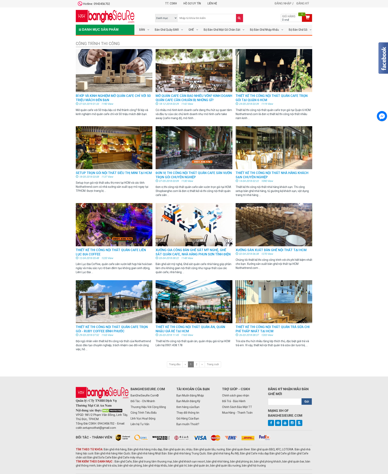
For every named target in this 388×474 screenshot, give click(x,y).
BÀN (142, 29)
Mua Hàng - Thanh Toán (237, 412)
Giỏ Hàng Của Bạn (187, 418)
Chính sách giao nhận (235, 395)
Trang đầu (174, 364)
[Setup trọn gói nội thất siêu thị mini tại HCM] (114, 147)
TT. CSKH (171, 3)
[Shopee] (299, 423)
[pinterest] (278, 423)
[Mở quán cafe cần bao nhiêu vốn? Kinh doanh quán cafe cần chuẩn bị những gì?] (194, 70)
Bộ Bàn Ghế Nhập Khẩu (264, 29)
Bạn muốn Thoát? (187, 424)
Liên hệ (212, 3)
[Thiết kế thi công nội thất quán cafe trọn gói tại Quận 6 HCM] (274, 70)
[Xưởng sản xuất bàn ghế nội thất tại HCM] (274, 224)
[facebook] (271, 423)
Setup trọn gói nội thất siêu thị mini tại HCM (114, 173)
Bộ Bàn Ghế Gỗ (298, 29)
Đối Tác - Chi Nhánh (143, 401)
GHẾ (191, 29)
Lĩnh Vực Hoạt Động (143, 418)
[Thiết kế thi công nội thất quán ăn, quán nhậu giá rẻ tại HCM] (194, 301)
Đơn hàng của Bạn (187, 407)
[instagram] (292, 423)
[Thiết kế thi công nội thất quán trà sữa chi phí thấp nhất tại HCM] (274, 301)
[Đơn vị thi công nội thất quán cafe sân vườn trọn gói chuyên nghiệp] (194, 147)
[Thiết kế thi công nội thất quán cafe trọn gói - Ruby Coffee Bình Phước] (114, 301)
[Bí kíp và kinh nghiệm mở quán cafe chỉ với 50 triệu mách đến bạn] (114, 70)
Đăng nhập (283, 3)
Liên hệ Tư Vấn (140, 424)
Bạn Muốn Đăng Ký (188, 401)
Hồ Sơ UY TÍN (192, 3)
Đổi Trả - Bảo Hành (234, 401)
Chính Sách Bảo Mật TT (237, 407)
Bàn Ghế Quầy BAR (167, 29)
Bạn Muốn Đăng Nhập (190, 395)
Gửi (306, 401)
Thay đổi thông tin (187, 412)
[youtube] (285, 423)
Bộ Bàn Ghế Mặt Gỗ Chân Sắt (222, 29)
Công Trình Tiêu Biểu (144, 412)
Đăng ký (302, 3)
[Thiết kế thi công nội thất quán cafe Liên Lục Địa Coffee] (114, 224)
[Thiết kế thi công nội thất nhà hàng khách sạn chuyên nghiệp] (274, 147)
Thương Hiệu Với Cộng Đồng (148, 407)
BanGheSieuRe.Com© (145, 395)
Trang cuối (213, 364)
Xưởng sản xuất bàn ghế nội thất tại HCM (271, 250)
